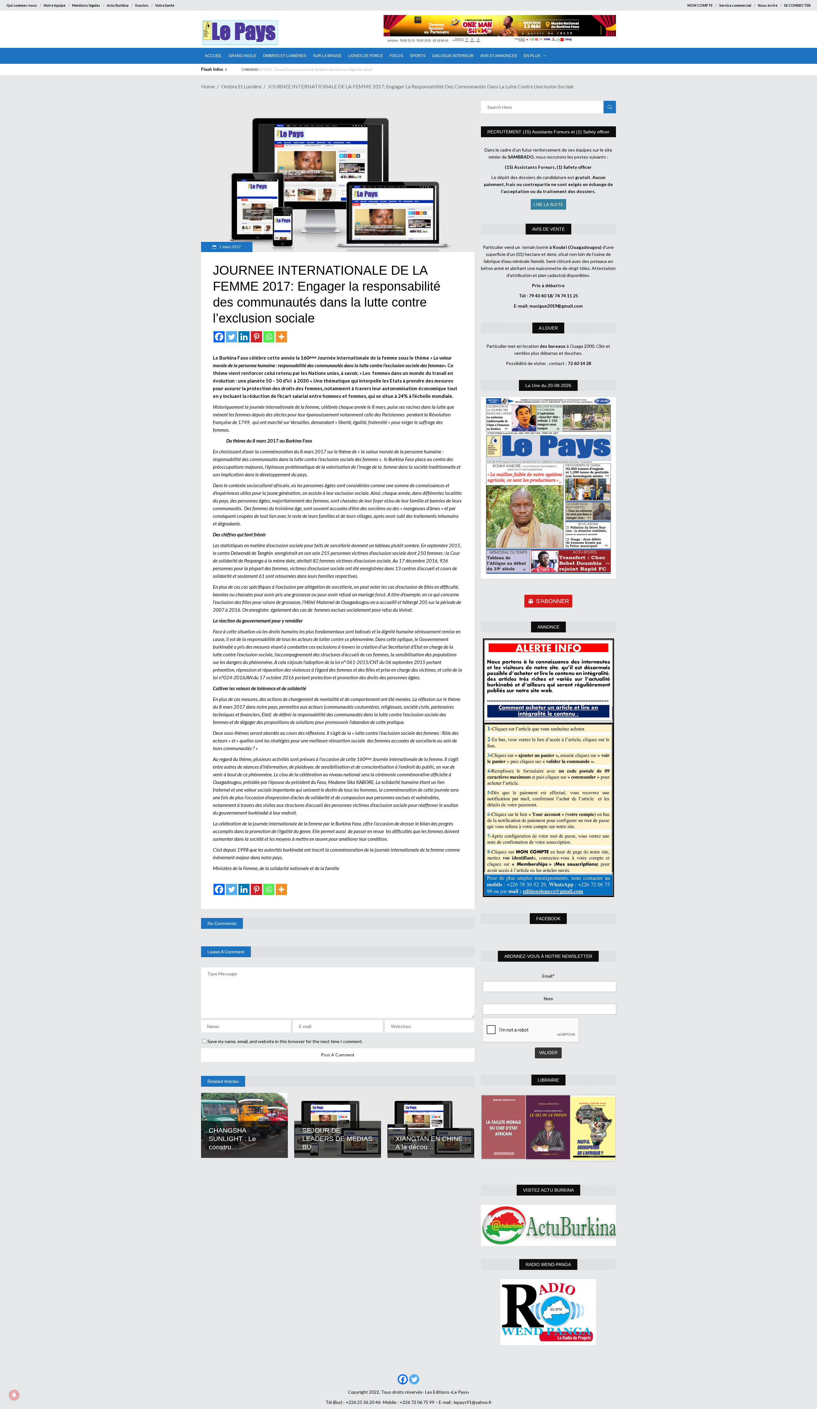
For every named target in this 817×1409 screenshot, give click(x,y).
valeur (250, 790)
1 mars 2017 (229, 247)
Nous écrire (767, 5)
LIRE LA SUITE (548, 204)
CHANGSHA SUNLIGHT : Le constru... (232, 1139)
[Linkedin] (244, 336)
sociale (265, 790)
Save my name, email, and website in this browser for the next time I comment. (285, 1041)
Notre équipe (54, 5)
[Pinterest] (256, 336)
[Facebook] (219, 336)
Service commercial (735, 5)
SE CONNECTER (797, 5)
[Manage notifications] (14, 1395)
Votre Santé (164, 5)
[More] (281, 336)
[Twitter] (231, 336)
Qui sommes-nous (21, 5)
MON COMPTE (700, 5)
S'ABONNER (552, 601)
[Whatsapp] (268, 336)
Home (208, 86)
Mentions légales (86, 5)
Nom (548, 998)
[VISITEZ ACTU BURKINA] (548, 1225)
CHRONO (248, 69)
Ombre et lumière (241, 86)
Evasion (141, 5)
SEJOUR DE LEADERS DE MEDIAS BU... (337, 1139)
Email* (548, 976)
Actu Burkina (118, 5)
